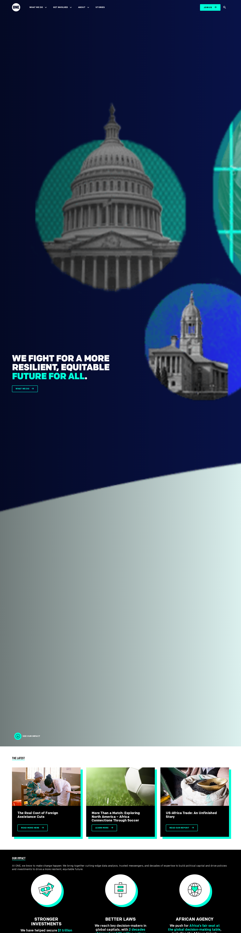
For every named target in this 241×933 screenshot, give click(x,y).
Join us (208, 7)
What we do (22, 389)
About (81, 7)
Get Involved (60, 7)
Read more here (30, 828)
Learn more (102, 828)
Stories (100, 7)
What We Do (36, 7)
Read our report (179, 828)
